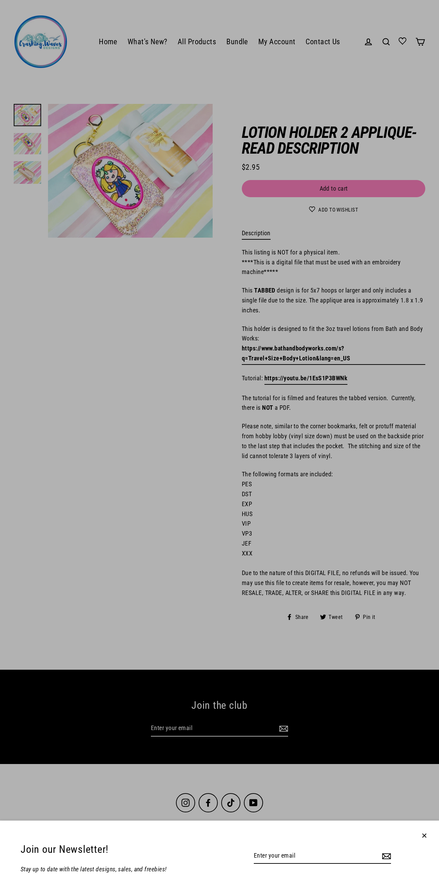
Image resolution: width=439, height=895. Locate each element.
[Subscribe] (385, 856)
